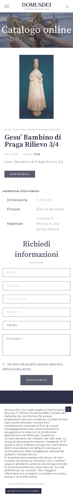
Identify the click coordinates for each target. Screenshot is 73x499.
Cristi (16, 129)
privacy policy (21, 369)
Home (7, 129)
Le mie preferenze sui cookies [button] (26, 483)
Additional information (21, 191)
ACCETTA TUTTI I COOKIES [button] (23, 490)
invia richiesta (19, 174)
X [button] (68, 409)
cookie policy (28, 476)
